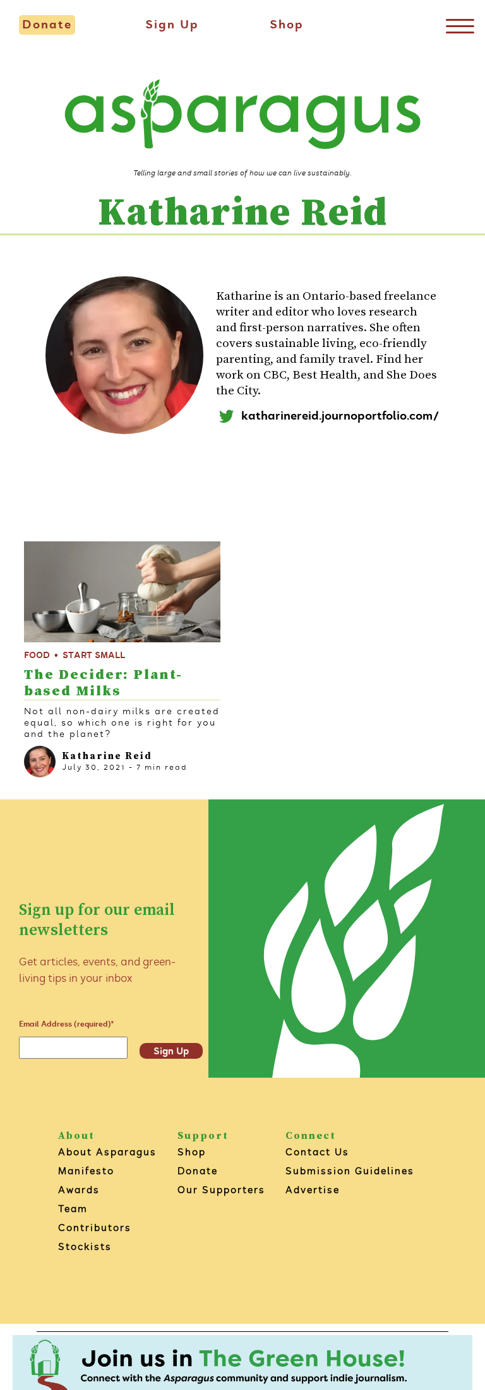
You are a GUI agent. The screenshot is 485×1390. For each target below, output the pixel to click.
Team (73, 1208)
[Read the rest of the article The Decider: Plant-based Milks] (122, 591)
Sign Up (172, 24)
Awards (79, 1189)
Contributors (94, 1227)
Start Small (94, 655)
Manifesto (86, 1170)
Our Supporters (221, 1189)
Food (37, 655)
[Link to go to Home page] (242, 116)
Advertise (312, 1189)
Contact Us (317, 1152)
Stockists (85, 1246)
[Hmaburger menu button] (460, 25)
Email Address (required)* (66, 1024)
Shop (287, 24)
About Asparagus (107, 1152)
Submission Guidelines (349, 1170)
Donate (47, 24)
